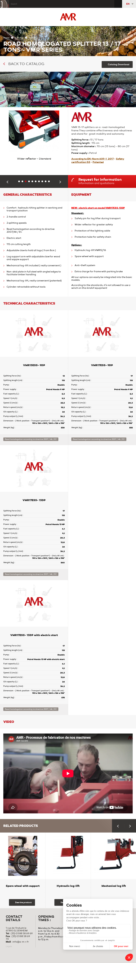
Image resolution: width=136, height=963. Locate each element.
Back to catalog (26, 64)
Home (6, 37)
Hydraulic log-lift (68, 886)
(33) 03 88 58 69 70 (18, 937)
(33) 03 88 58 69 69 (22, 933)
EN (128, 3)
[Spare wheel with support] (22, 856)
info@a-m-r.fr (20, 941)
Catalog (19, 37)
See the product (23, 902)
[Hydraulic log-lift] (68, 856)
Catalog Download (118, 64)
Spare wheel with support (23, 886)
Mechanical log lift (114, 886)
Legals (9, 946)
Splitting (33, 37)
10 (49, 182)
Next (60, 182)
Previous (8, 182)
